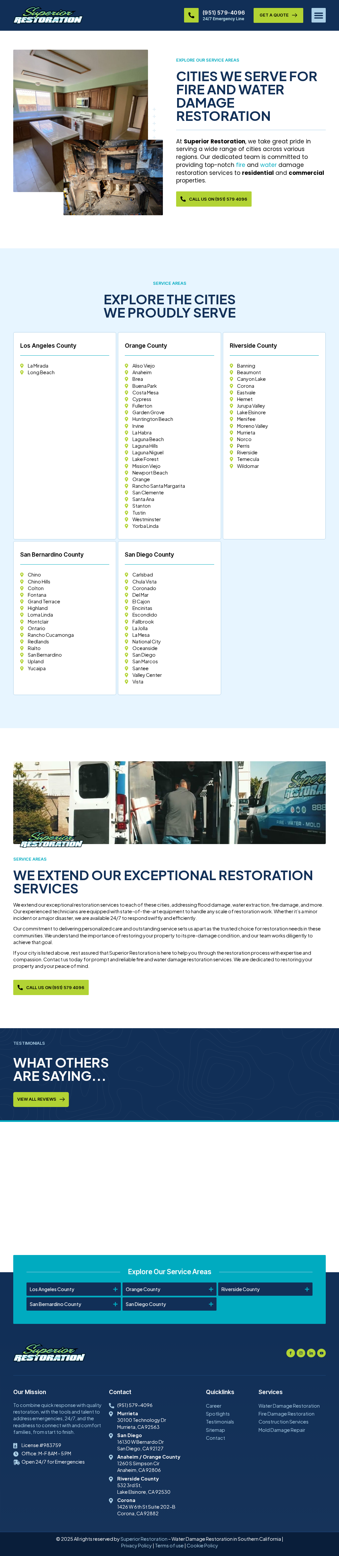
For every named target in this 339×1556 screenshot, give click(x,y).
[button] (319, 15)
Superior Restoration (144, 1539)
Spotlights (218, 1414)
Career (213, 1406)
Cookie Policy (202, 1545)
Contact (215, 1438)
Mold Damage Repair (282, 1430)
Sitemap (215, 1430)
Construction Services (284, 1422)
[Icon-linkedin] (311, 1353)
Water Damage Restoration (289, 1406)
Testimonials (220, 1422)
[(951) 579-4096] (191, 15)
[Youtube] (321, 1353)
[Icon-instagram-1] (301, 1353)
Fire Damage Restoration (287, 1414)
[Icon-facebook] (290, 1353)
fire (240, 165)
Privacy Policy (136, 1545)
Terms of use (169, 1545)
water (268, 165)
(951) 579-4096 (224, 12)
